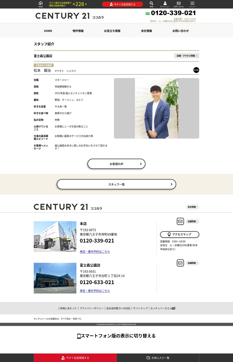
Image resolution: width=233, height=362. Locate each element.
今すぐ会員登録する (124, 4)
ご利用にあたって (67, 308)
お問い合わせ (179, 6)
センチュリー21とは (161, 308)
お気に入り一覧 (160, 357)
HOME (40, 6)
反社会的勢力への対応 (118, 308)
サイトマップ (140, 308)
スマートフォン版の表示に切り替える (118, 335)
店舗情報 (192, 221)
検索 (151, 6)
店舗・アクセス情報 (186, 55)
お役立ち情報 (112, 31)
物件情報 (78, 31)
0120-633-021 (97, 282)
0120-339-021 (97, 240)
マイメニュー (165, 6)
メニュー (192, 6)
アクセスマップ (181, 234)
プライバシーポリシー (92, 308)
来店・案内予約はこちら (95, 251)
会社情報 (146, 31)
